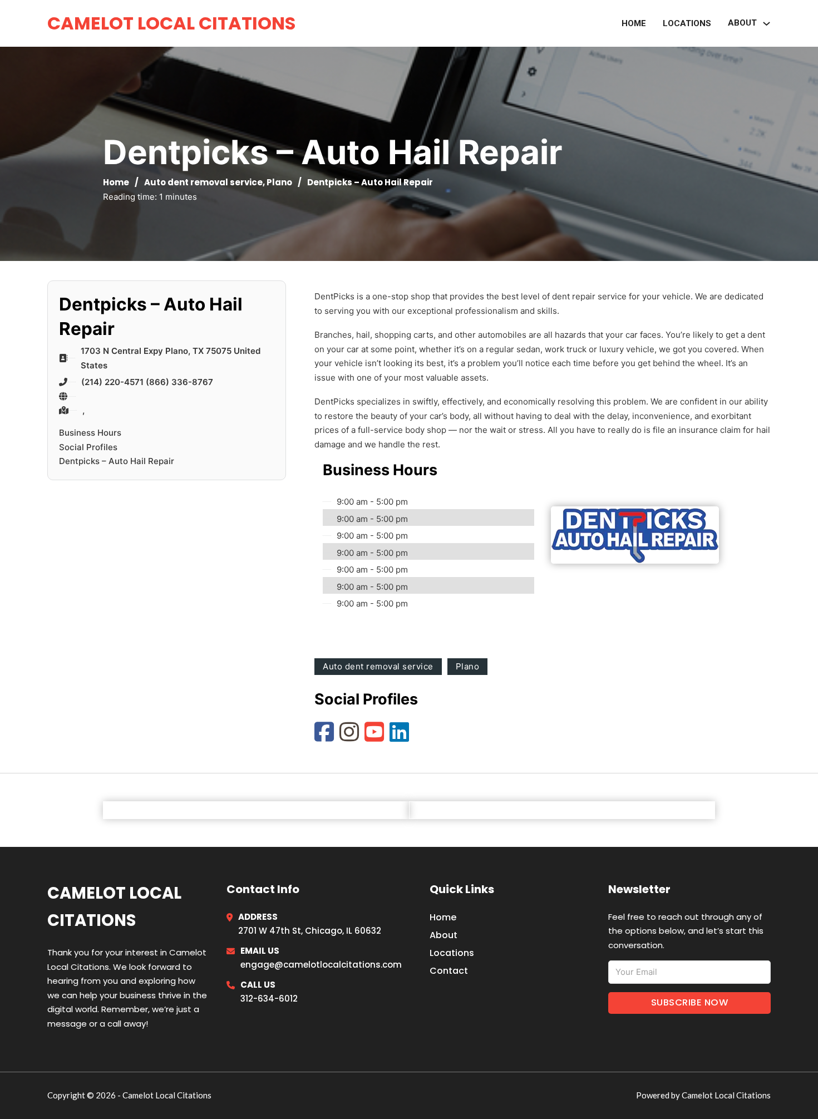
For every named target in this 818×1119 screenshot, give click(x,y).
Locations (687, 23)
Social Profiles (88, 447)
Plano (279, 182)
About (443, 935)
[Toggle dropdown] (766, 23)
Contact (449, 970)
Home (634, 23)
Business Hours (90, 432)
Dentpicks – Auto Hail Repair (116, 461)
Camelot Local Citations (171, 23)
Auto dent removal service (203, 182)
